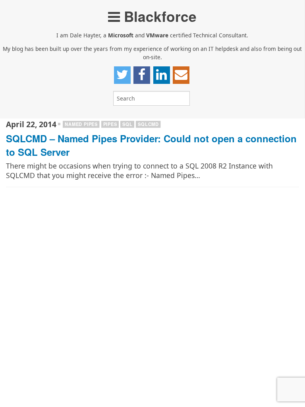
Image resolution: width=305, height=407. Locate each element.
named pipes (81, 124)
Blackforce (158, 16)
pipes (110, 124)
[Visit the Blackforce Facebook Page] (141, 75)
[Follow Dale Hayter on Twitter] (122, 75)
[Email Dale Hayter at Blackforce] (181, 75)
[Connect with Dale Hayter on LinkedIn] (161, 75)
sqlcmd (148, 124)
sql (127, 124)
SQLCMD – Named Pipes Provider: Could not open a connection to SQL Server (151, 145)
